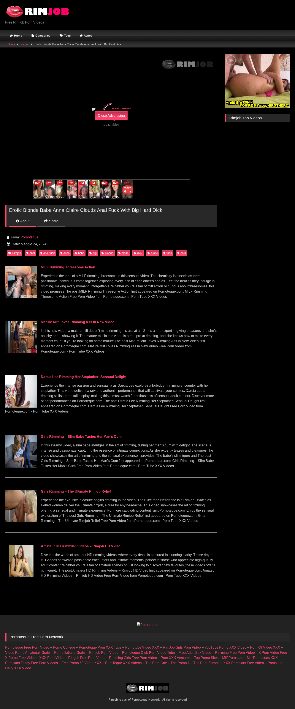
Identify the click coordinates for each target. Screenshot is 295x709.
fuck (169, 253)
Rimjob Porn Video (103, 652)
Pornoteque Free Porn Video (27, 647)
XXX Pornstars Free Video (243, 663)
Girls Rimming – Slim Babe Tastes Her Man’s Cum (81, 436)
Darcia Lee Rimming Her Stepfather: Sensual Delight (83, 377)
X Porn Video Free (273, 652)
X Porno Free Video (20, 658)
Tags (67, 35)
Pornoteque (29, 237)
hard (183, 253)
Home (18, 35)
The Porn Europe (206, 663)
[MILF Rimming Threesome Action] (21, 297)
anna (66, 253)
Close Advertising (111, 115)
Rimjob (25, 44)
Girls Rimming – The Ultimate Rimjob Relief (76, 491)
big (95, 253)
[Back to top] (281, 696)
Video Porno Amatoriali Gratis (28, 652)
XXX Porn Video (52, 658)
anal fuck (49, 253)
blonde (109, 253)
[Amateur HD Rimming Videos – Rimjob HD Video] (21, 576)
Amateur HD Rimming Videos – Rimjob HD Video (81, 546)
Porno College (64, 647)
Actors (88, 35)
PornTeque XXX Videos (123, 663)
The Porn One (156, 663)
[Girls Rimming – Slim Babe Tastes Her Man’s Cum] (21, 466)
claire (125, 253)
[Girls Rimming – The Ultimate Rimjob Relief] (21, 521)
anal (32, 253)
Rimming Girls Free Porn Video (133, 658)
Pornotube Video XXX (142, 647)
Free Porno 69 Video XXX (82, 663)
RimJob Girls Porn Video (182, 647)
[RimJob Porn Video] (37, 11)
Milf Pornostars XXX (262, 658)
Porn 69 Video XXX (265, 647)
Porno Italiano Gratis (70, 652)
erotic (154, 253)
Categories (42, 35)
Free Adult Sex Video (195, 652)
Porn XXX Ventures (175, 658)
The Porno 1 (180, 663)
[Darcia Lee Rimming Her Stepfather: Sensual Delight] (21, 406)
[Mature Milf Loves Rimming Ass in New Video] (21, 352)
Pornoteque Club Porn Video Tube (148, 652)
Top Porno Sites (206, 658)
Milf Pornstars (232, 658)
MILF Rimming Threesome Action (68, 267)
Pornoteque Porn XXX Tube (100, 647)
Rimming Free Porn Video (235, 652)
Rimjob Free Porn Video (86, 658)
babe (81, 253)
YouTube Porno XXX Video (225, 647)
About (24, 221)
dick (139, 253)
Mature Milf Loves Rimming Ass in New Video (77, 322)
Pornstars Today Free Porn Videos (31, 663)
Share (53, 221)
